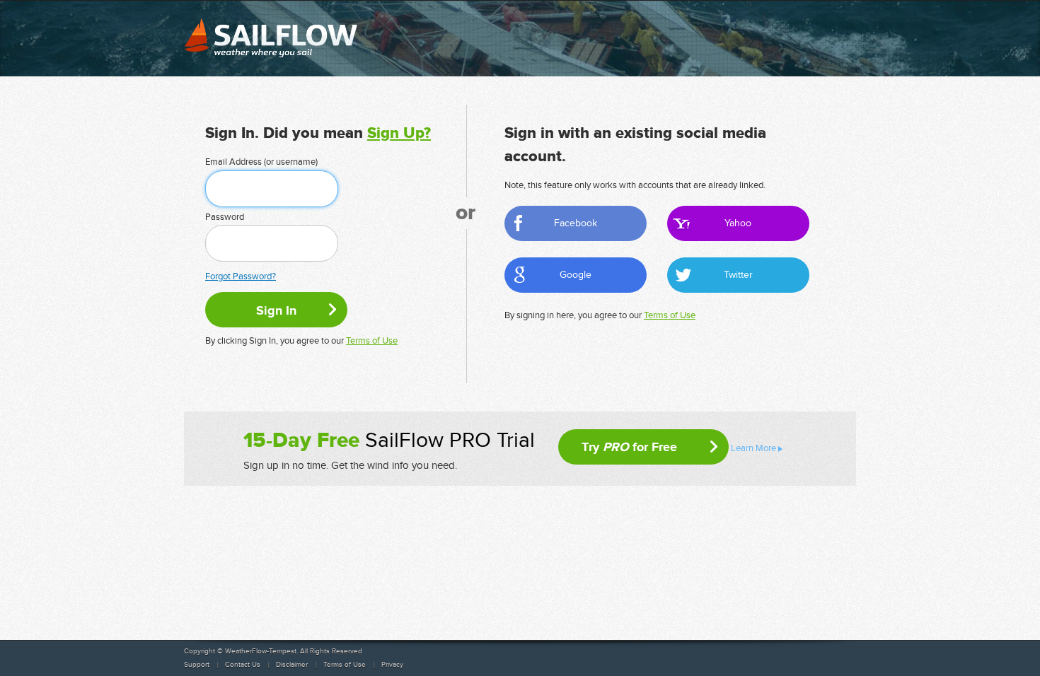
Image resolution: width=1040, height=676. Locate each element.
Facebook (575, 223)
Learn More (753, 448)
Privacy (392, 664)
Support (196, 664)
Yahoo (737, 223)
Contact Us (242, 664)
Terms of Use (372, 340)
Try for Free (629, 447)
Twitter (738, 275)
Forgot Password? (240, 276)
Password (224, 217)
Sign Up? (399, 133)
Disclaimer (292, 664)
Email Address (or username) (261, 162)
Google (575, 275)
